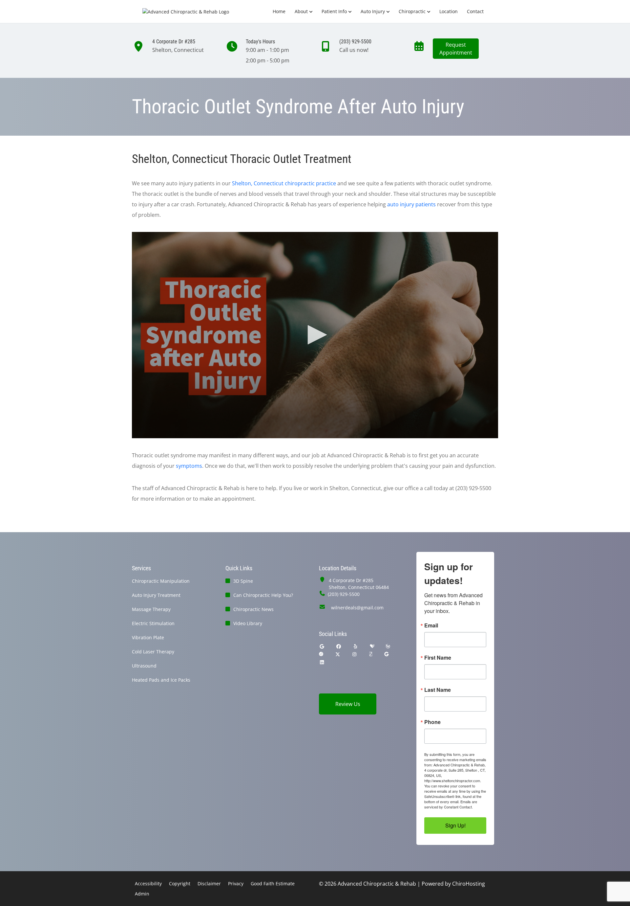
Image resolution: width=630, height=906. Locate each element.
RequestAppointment (455, 48)
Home (279, 11)
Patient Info (334, 11)
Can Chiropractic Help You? (263, 595)
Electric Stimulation (153, 623)
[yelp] (356, 646)
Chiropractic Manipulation (161, 581)
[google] (322, 646)
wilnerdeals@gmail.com (357, 607)
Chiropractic (412, 11)
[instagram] (355, 654)
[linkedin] (322, 662)
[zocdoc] (370, 654)
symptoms (189, 465)
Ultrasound (144, 666)
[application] (315, 335)
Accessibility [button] (148, 883)
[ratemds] (321, 654)
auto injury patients (411, 204)
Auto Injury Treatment (156, 595)
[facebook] (339, 646)
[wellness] (388, 646)
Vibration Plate (148, 637)
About (301, 11)
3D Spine (243, 581)
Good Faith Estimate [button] (273, 883)
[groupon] (386, 654)
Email (431, 625)
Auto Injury (373, 11)
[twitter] (338, 654)
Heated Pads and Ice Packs (161, 680)
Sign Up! (455, 825)
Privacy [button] (235, 883)
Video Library (247, 623)
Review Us (347, 704)
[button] (315, 334)
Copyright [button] (179, 883)
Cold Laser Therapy (153, 651)
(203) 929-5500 (344, 594)
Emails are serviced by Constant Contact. (450, 804)
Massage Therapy (151, 609)
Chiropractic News (253, 609)
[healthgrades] (372, 646)
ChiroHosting (468, 883)
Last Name (437, 689)
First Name (437, 657)
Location (448, 11)
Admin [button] (142, 894)
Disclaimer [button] (209, 883)
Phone (432, 722)
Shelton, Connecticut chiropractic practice (284, 183)
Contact (475, 11)
